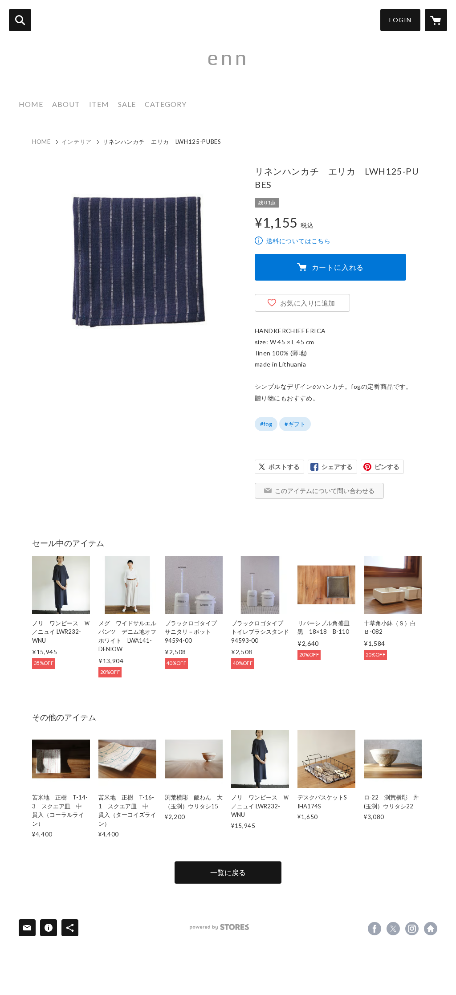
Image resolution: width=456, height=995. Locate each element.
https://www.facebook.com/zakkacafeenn (374, 928)
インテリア (76, 141)
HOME (31, 104)
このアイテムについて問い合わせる (325, 490)
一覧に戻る (228, 872)
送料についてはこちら (298, 241)
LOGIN (400, 20)
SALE (127, 104)
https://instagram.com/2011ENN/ (412, 928)
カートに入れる (338, 267)
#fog (266, 424)
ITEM (99, 104)
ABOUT (66, 104)
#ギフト (295, 424)
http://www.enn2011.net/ (430, 928)
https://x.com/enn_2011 (393, 928)
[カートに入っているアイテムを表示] (436, 20)
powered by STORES (219, 927)
